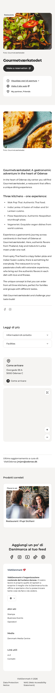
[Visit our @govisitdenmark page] (35, 557)
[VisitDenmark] (16, 570)
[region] (27, 415)
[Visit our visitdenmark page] (27, 557)
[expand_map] (47, 392)
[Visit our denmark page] (11, 557)
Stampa (11, 614)
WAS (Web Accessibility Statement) (35, 683)
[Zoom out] (47, 437)
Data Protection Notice (11, 683)
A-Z (9, 655)
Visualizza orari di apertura (24, 81)
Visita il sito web (19, 86)
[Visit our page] (19, 557)
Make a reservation (17, 68)
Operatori (12, 622)
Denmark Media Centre (18, 638)
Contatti (11, 659)
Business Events (15, 618)
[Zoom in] (47, 429)
